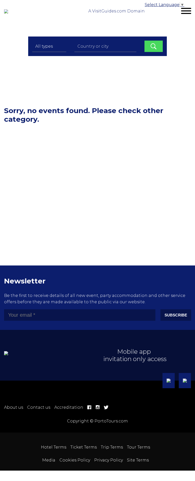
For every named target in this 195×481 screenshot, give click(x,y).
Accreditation (68, 407)
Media (48, 460)
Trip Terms (112, 447)
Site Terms (138, 460)
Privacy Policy (108, 460)
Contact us (38, 407)
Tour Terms (138, 447)
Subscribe (176, 315)
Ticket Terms (83, 447)
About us (13, 407)
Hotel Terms (53, 447)
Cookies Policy (74, 460)
